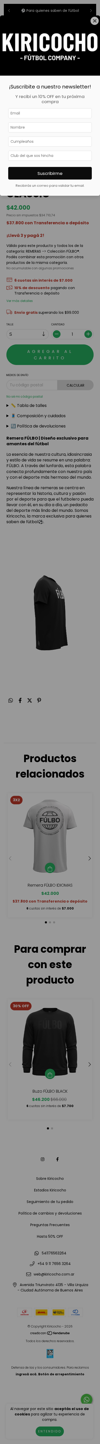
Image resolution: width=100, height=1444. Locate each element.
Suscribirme (50, 173)
